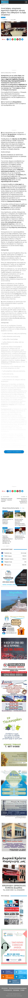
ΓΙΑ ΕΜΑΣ (22, 990)
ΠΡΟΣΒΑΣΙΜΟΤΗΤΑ (8, 990)
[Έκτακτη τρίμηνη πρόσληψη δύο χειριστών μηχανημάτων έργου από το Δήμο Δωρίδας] (20, 514)
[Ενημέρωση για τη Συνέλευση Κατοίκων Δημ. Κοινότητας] (20, 531)
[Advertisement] (14, 55)
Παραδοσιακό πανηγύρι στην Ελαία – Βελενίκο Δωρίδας (6, 500)
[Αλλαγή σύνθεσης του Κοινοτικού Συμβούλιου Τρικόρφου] (7, 514)
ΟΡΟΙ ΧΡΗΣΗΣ (5, 988)
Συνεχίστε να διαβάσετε (14, 451)
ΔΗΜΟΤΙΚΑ (3, 17)
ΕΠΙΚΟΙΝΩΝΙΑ (16, 990)
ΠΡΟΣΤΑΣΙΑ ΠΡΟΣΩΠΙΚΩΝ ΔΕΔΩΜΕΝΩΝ (18, 988)
